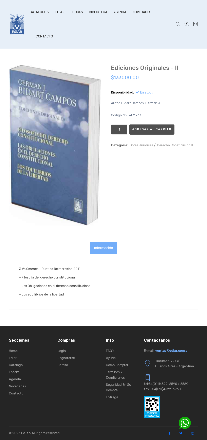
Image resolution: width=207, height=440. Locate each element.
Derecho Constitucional (175, 145)
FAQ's (110, 351)
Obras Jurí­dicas (141, 145)
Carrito (62, 365)
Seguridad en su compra (118, 387)
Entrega (112, 397)
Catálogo (16, 365)
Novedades (141, 12)
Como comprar (117, 365)
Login (61, 351)
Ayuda (111, 358)
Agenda (119, 12)
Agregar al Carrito (151, 129)
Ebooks (77, 12)
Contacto (44, 36)
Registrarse (66, 358)
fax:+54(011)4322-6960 (162, 389)
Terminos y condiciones (115, 374)
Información (103, 248)
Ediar (59, 12)
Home (13, 351)
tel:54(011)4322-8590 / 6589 (166, 384)
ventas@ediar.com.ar (172, 351)
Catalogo (38, 12)
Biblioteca (98, 12)
